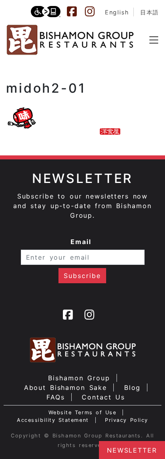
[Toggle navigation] (154, 40)
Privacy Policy (126, 420)
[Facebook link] (76, 11)
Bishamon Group (79, 378)
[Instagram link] (94, 11)
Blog (132, 387)
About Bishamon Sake (65, 387)
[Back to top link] (10, 439)
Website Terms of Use (82, 412)
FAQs (55, 397)
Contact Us (103, 397)
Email (80, 242)
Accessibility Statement (53, 420)
